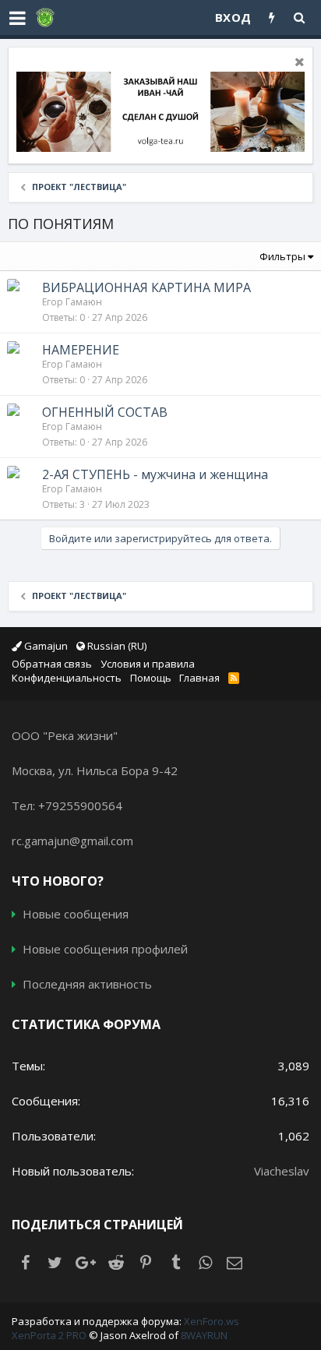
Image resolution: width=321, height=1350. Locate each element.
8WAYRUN (204, 1335)
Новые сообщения (76, 914)
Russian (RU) (115, 646)
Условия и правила (148, 664)
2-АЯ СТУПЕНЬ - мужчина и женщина (155, 474)
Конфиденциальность (67, 678)
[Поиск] (299, 17)
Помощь (150, 678)
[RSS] (235, 677)
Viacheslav (281, 1171)
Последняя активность (87, 984)
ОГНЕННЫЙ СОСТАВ (105, 412)
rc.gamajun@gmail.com (72, 840)
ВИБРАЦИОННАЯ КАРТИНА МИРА (146, 287)
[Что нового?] (272, 17)
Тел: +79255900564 (67, 805)
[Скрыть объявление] (298, 63)
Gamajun (45, 646)
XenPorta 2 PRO (49, 1335)
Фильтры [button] (282, 256)
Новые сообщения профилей (105, 949)
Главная (199, 678)
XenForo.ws (211, 1321)
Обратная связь (52, 664)
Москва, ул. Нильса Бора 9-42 (95, 770)
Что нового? (58, 881)
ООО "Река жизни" (65, 735)
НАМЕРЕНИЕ (80, 349)
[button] (17, 18)
